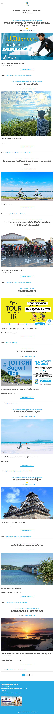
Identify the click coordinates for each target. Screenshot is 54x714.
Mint (34, 30)
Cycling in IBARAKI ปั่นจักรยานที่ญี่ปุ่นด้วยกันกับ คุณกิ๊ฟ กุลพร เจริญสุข (27, 24)
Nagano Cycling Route (27, 83)
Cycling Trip (25, 20)
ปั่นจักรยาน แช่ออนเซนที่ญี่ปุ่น (27, 479)
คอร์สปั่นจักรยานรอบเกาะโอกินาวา (27, 545)
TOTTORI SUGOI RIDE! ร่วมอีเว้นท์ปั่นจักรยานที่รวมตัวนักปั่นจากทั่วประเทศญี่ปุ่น (27, 224)
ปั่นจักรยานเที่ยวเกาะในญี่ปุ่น (27, 411)
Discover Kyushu (26, 543)
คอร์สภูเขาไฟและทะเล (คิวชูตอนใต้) (27, 610)
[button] (2, 3)
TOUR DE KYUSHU (27, 290)
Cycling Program (16, 20)
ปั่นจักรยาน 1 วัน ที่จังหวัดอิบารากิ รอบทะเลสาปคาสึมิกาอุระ (27, 163)
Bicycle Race (23, 288)
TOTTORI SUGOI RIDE (27, 351)
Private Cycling (35, 543)
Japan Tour (31, 20)
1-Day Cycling (18, 159)
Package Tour (38, 20)
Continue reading (27, 69)
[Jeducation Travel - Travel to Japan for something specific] (27, 3)
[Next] (30, 675)
